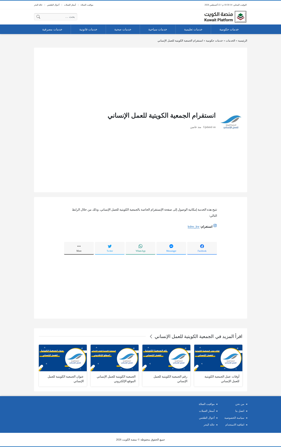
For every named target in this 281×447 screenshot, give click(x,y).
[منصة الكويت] (225, 17)
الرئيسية (242, 40)
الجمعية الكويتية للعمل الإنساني (184, 336)
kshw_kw (194, 226)
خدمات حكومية (214, 40)
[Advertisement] (140, 79)
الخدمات (230, 40)
